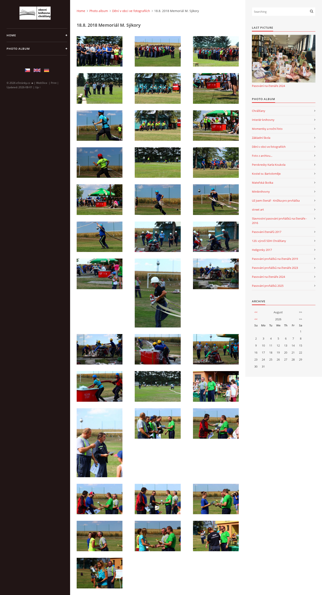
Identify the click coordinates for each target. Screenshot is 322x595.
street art (258, 209)
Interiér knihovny (263, 120)
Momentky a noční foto (267, 129)
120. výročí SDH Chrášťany (269, 241)
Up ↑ (38, 87)
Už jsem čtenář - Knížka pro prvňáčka (276, 200)
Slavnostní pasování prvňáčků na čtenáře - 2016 (279, 221)
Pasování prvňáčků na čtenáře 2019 (275, 259)
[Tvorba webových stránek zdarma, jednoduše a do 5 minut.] (32, 83)
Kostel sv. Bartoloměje (266, 174)
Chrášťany (258, 111)
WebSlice (41, 83)
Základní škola (261, 138)
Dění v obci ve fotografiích (131, 11)
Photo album (18, 49)
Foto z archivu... (262, 156)
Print (54, 83)
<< (255, 312)
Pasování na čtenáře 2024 (268, 86)
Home (11, 35)
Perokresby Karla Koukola (268, 165)
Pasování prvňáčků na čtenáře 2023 (275, 268)
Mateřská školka (262, 183)
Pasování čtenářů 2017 (266, 232)
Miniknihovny (261, 192)
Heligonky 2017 (262, 250)
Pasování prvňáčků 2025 (267, 286)
